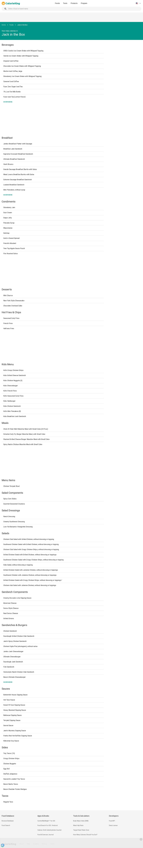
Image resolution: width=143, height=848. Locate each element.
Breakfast (7, 137)
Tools (65, 3)
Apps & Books (43, 816)
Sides (5, 747)
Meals (5, 423)
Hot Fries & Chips (11, 312)
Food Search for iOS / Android (47, 825)
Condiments (8, 201)
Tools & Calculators (81, 816)
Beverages (8, 44)
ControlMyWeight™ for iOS (46, 821)
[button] (138, 3)
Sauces (6, 688)
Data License (113, 825)
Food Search (6, 825)
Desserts (7, 289)
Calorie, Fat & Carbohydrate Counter (49, 830)
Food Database (8, 816)
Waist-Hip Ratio (78, 825)
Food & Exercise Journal (45, 834)
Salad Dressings (11, 510)
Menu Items (8, 480)
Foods (57, 3)
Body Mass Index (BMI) (80, 821)
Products (74, 3)
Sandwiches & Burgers (14, 625)
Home (4, 25)
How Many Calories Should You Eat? (85, 834)
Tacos (5, 795)
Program (84, 3)
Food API (112, 821)
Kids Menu (8, 364)
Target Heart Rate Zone (81, 830)
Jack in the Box (22, 25)
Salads (5, 533)
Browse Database (8, 821)
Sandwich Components (15, 592)
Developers (114, 816)
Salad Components (12, 492)
